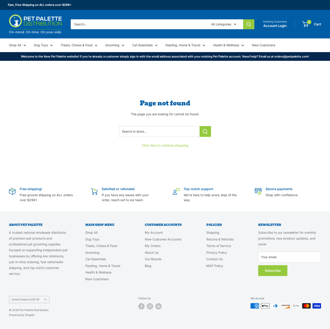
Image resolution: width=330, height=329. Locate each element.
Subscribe (273, 270)
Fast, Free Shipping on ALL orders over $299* (39, 5)
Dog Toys (41, 45)
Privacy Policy (216, 252)
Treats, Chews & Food (76, 45)
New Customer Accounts (163, 239)
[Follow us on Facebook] (141, 306)
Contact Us (214, 259)
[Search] (248, 24)
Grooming (112, 45)
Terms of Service (218, 246)
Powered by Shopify (22, 315)
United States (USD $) (25, 299)
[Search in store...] (205, 131)
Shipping (212, 232)
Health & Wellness (226, 45)
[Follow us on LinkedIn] (158, 306)
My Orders (153, 246)
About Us (151, 252)
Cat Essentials (142, 45)
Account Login (275, 26)
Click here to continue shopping (165, 145)
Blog (148, 266)
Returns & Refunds (219, 239)
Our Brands (153, 259)
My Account (154, 232)
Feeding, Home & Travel (182, 45)
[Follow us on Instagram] (150, 306)
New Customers (263, 45)
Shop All (15, 45)
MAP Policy (214, 266)
